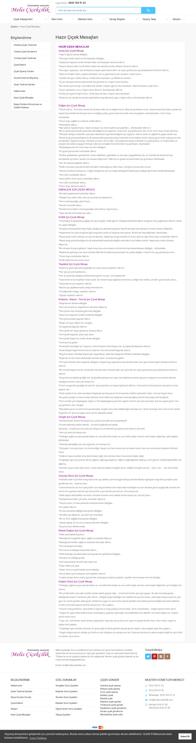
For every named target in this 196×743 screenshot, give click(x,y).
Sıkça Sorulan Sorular (21, 697)
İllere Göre (56, 19)
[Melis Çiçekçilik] (31, 8)
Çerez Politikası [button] (38, 738)
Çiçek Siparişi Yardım (24, 71)
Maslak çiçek (106, 698)
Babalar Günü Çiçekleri (66, 703)
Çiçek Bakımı (20, 65)
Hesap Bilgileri (117, 19)
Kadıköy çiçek (106, 695)
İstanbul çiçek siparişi (110, 685)
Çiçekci (14, 26)
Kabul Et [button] (185, 736)
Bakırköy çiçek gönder (110, 701)
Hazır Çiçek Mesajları (24, 97)
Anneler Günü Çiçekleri (66, 697)
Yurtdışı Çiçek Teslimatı (25, 58)
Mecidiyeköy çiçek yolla (111, 714)
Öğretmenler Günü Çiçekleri (69, 709)
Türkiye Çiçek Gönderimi (25, 51)
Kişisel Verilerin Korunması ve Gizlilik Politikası (28, 106)
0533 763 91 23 (77, 2)
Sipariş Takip (149, 19)
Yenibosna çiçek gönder (111, 705)
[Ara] (148, 10)
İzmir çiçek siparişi (109, 692)
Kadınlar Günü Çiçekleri (66, 691)
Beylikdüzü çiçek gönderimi (113, 708)
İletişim (177, 19)
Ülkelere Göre (85, 19)
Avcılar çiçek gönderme (111, 711)
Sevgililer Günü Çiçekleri (67, 685)
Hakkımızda (19, 91)
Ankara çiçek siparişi (110, 689)
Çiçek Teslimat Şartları (24, 84)
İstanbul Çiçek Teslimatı (25, 45)
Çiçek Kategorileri (22, 19)
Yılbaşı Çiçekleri (63, 714)
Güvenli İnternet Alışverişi (26, 78)
